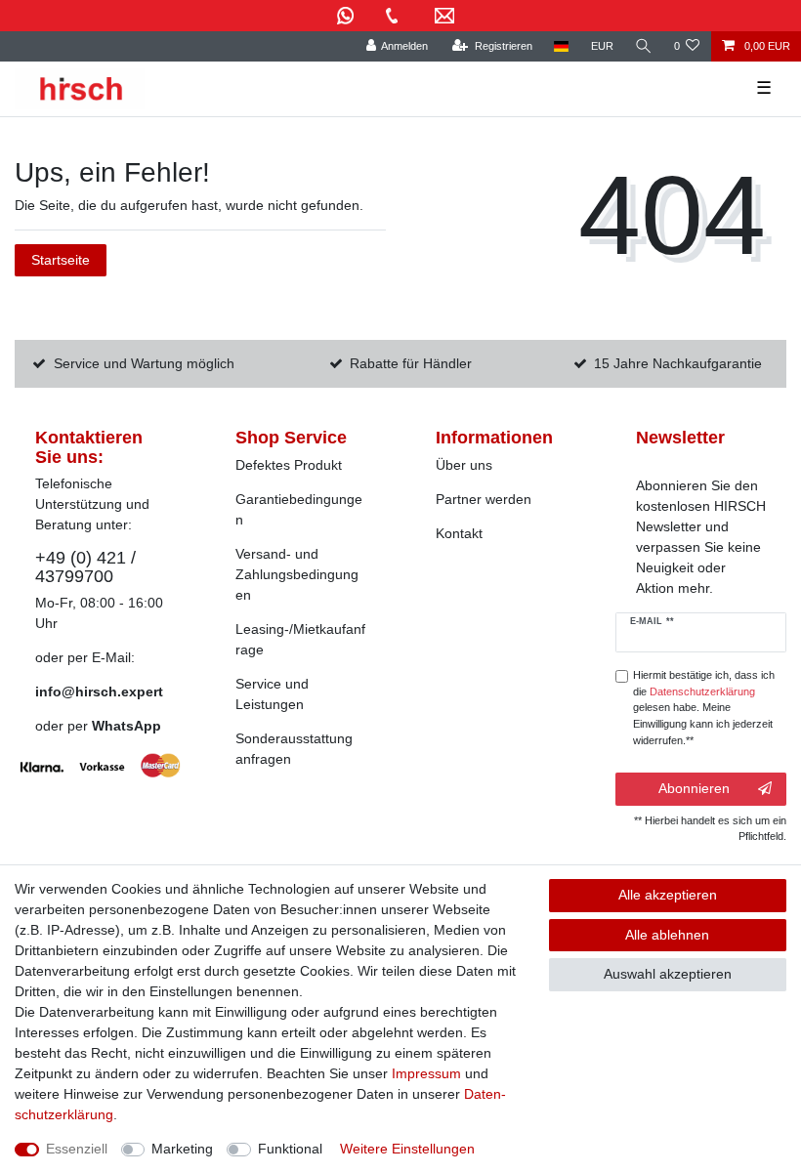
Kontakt (459, 533)
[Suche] (643, 46)
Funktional (290, 1148)
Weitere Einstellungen (407, 1148)
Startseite (60, 260)
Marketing (182, 1148)
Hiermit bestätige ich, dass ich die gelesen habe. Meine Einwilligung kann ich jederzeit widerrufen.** (704, 707)
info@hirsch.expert (99, 691)
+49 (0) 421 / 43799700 (85, 567)
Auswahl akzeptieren (668, 974)
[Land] (561, 46)
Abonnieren (694, 788)
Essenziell (76, 1148)
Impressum (426, 1073)
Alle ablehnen (667, 935)
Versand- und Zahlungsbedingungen (296, 574)
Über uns (464, 465)
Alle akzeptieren (667, 894)
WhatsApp (126, 725)
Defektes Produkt (288, 465)
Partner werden (483, 499)
